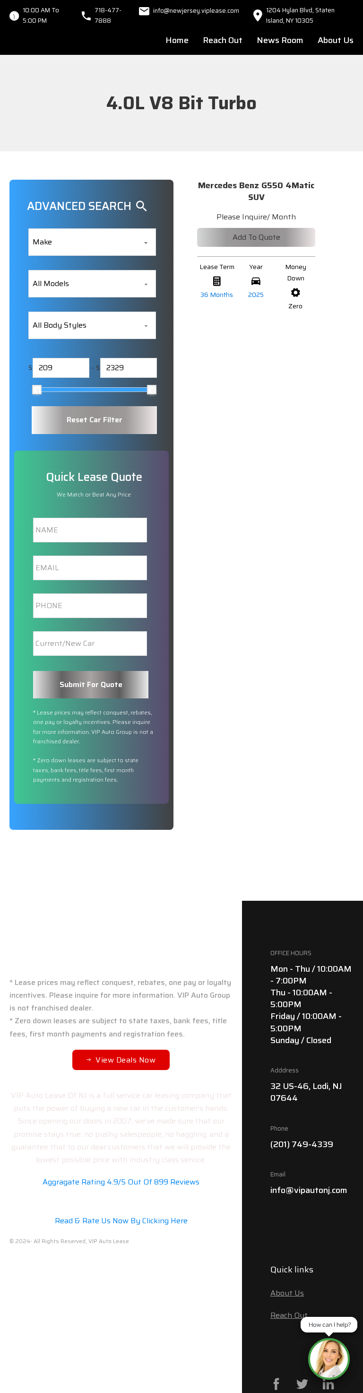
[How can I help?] (329, 1359)
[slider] (37, 389)
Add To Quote (256, 237)
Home (177, 40)
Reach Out (222, 40)
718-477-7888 (108, 15)
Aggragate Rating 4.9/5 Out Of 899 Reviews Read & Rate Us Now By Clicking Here (121, 1201)
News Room (280, 40)
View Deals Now (125, 1060)
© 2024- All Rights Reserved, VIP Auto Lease (69, 1240)
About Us (336, 40)
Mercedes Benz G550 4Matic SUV (256, 191)
